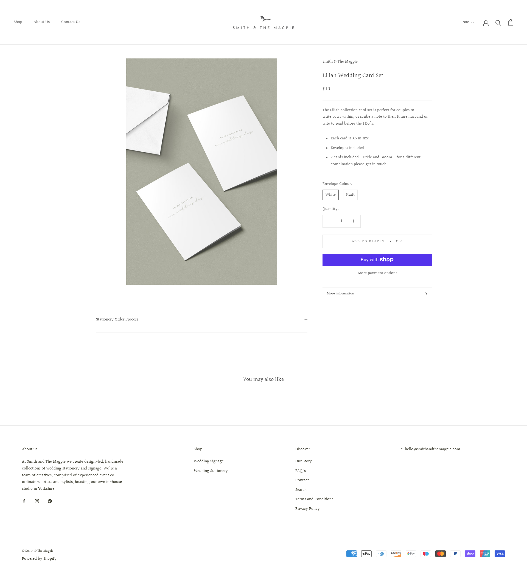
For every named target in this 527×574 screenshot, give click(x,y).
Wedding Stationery (211, 471)
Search (301, 490)
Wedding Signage (209, 461)
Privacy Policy (307, 509)
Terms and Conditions (314, 499)
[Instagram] (37, 501)
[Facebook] (24, 501)
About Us (42, 22)
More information (340, 293)
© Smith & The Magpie (38, 551)
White (331, 195)
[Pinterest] (50, 501)
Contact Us (70, 22)
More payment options (377, 273)
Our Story (303, 461)
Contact (302, 480)
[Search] (498, 22)
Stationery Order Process (117, 319)
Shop (18, 22)
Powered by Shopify (39, 559)
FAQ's (300, 471)
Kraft (350, 195)
